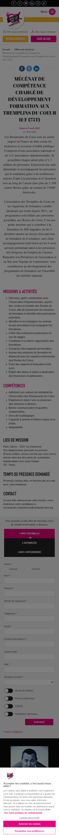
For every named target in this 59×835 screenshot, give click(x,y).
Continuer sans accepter (30, 818)
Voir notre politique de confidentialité (23, 813)
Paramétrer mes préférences (29, 831)
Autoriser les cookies (29, 824)
